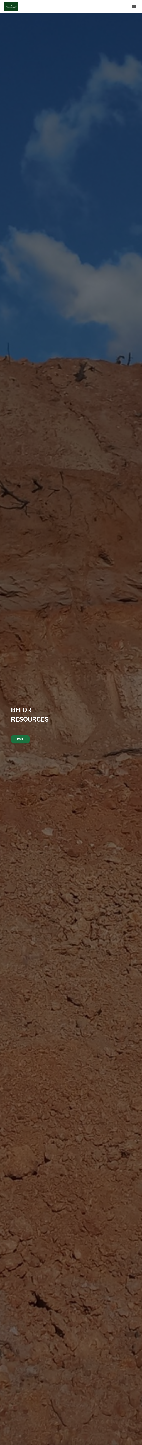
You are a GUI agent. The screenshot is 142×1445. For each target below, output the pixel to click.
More (20, 739)
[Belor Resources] (12, 6)
